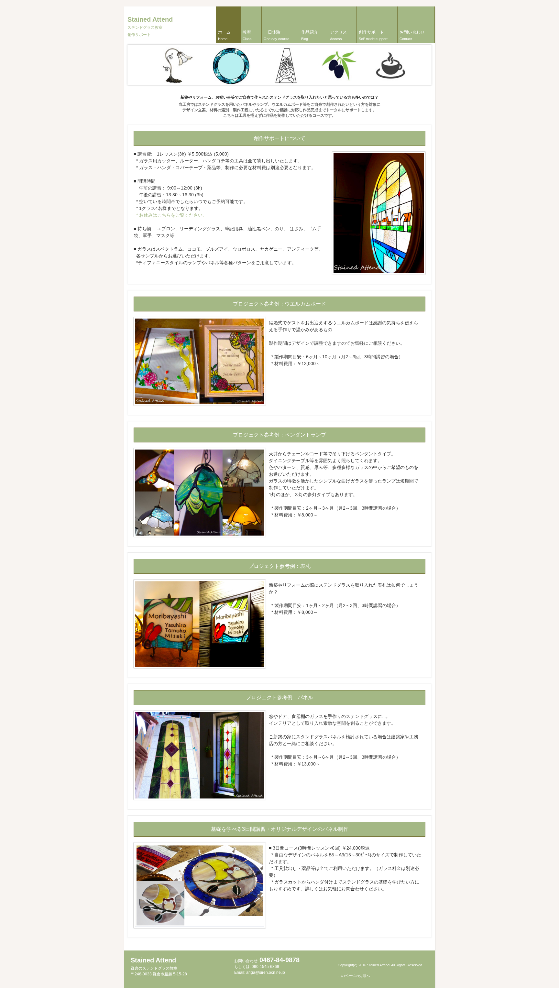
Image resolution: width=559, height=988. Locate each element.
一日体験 (276, 35)
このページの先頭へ (354, 976)
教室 (247, 35)
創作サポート (373, 35)
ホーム (224, 35)
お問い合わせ (412, 35)
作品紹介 (309, 35)
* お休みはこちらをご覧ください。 (170, 215)
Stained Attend (150, 26)
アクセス (338, 35)
